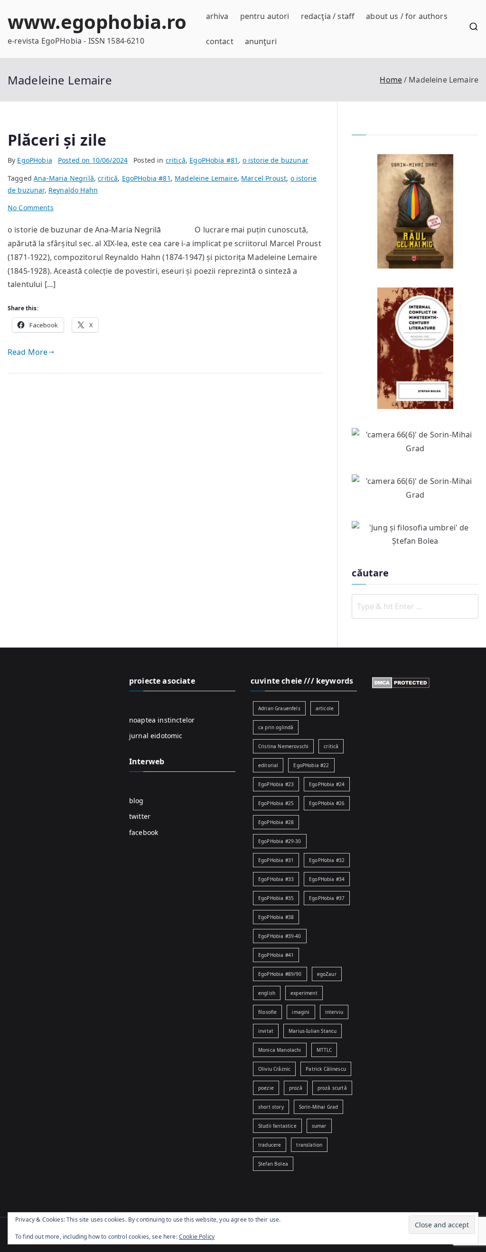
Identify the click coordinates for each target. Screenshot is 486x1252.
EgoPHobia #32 (327, 860)
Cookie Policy (197, 1237)
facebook (143, 832)
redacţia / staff (328, 16)
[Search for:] (415, 606)
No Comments (31, 207)
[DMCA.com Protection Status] (401, 681)
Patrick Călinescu (326, 1069)
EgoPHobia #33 (276, 879)
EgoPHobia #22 (311, 765)
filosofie (267, 1012)
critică (176, 160)
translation (309, 1144)
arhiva (217, 16)
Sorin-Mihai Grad (318, 1107)
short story (271, 1107)
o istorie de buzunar (275, 160)
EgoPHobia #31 (276, 860)
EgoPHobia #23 (276, 784)
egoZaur (326, 974)
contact (220, 41)
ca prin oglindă (275, 727)
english (266, 993)
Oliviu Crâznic (274, 1069)
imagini (300, 1012)
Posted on (93, 160)
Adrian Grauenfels (279, 708)
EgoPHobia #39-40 (279, 936)
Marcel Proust (263, 178)
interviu (334, 1012)
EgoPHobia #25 (276, 803)
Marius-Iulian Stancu (312, 1031)
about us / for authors (407, 16)
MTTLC (324, 1050)
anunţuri (261, 41)
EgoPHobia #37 (327, 898)
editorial (268, 765)
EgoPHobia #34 (327, 879)
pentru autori (265, 16)
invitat (265, 1031)
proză (295, 1088)
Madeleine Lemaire (206, 178)
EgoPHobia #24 (327, 784)
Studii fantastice (277, 1125)
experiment (304, 993)
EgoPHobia (34, 160)
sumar (319, 1125)
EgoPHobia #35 (276, 898)
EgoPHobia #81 (213, 160)
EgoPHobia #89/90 (280, 974)
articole (325, 708)
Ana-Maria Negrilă (64, 178)
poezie (266, 1088)
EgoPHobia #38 (276, 917)
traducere (269, 1144)
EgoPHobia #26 (327, 803)
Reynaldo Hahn (73, 190)
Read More (27, 352)
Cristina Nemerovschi (283, 746)
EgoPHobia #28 (276, 822)
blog (136, 800)
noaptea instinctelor (162, 719)
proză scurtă (332, 1088)
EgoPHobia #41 (276, 955)
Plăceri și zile (57, 140)
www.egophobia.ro (97, 22)
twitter (139, 816)
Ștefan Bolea (273, 1163)
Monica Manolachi (279, 1050)
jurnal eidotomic (156, 735)
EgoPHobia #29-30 (279, 841)
